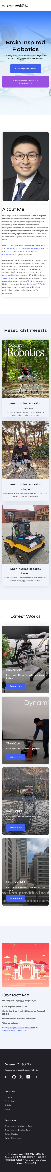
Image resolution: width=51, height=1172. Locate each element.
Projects (8, 1097)
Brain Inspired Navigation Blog (18, 1126)
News (7, 1109)
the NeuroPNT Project (36, 284)
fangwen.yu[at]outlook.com (14, 1030)
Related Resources (13, 1138)
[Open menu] (47, 5)
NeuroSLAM (8, 278)
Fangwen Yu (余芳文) (15, 5)
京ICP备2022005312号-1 (26, 1157)
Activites (8, 1105)
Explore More (16, 686)
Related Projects (12, 1134)
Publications (10, 1101)
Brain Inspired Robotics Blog (17, 1130)
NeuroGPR (26, 281)
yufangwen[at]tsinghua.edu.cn (21, 1027)
